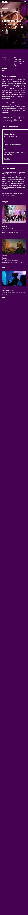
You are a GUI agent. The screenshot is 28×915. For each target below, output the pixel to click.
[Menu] (25, 2)
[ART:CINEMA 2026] (14, 278)
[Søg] (22, 2)
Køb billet (4, 70)
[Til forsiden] (5, 1)
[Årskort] (14, 246)
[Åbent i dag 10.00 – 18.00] (15, 2)
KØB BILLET (7, 159)
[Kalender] (14, 213)
